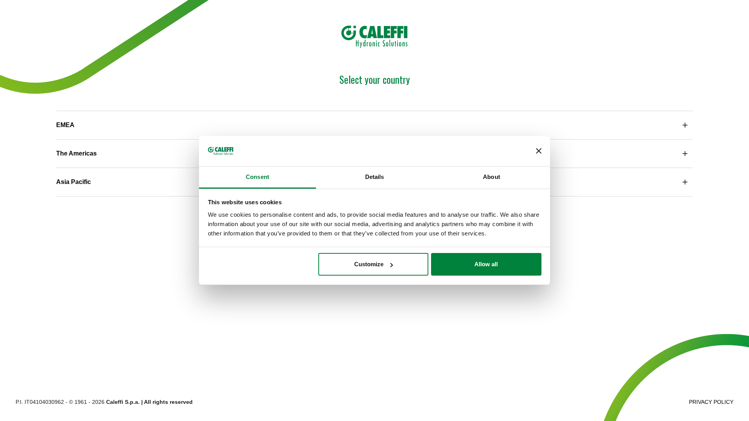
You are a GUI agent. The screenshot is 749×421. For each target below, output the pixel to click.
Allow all (486, 264)
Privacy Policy (711, 402)
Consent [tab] (257, 176)
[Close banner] (538, 151)
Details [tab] (374, 176)
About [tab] (491, 176)
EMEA (65, 125)
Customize (368, 264)
